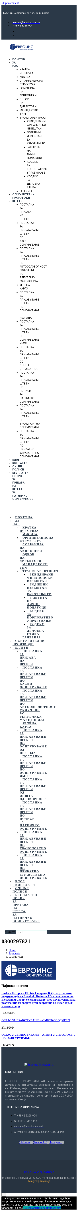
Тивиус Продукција (39, 1181)
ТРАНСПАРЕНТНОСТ (33, 117)
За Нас (15, 64)
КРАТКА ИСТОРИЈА (26, 71)
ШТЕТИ (17, 201)
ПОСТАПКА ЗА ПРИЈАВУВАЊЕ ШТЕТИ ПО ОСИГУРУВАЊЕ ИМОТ (33, 766)
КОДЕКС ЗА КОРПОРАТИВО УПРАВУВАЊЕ (37, 167)
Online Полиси (18, 467)
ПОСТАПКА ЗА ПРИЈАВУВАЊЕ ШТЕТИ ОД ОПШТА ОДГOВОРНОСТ (33, 789)
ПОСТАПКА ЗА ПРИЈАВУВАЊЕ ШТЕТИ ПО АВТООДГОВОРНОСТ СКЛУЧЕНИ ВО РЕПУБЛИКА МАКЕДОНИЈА (33, 264)
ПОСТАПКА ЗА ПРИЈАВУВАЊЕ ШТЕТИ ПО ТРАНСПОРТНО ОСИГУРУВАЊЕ (33, 841)
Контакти (20, 463)
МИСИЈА (25, 77)
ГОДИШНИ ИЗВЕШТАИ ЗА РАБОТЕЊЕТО (39, 589)
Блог (16, 459)
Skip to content (10, 3)
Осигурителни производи (23, 196)
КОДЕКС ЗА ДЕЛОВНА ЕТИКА (33, 181)
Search (11, 931)
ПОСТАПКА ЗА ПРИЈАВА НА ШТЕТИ (27, 212)
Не (28, 1207)
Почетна (19, 59)
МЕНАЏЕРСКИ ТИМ (34, 566)
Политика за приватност (39, 1172)
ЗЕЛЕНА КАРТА (25, 286)
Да (25, 1207)
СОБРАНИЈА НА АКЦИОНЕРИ (32, 547)
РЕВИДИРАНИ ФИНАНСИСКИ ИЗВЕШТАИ (36, 124)
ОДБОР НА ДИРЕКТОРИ (30, 557)
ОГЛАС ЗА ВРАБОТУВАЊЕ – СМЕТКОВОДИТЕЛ (35, 1020)
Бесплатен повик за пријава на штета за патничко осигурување (26, 908)
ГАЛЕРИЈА (26, 191)
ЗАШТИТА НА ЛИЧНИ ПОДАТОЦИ (34, 152)
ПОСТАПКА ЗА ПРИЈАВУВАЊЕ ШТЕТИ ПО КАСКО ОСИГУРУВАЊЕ (33, 677)
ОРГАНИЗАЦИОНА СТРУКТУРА (31, 82)
